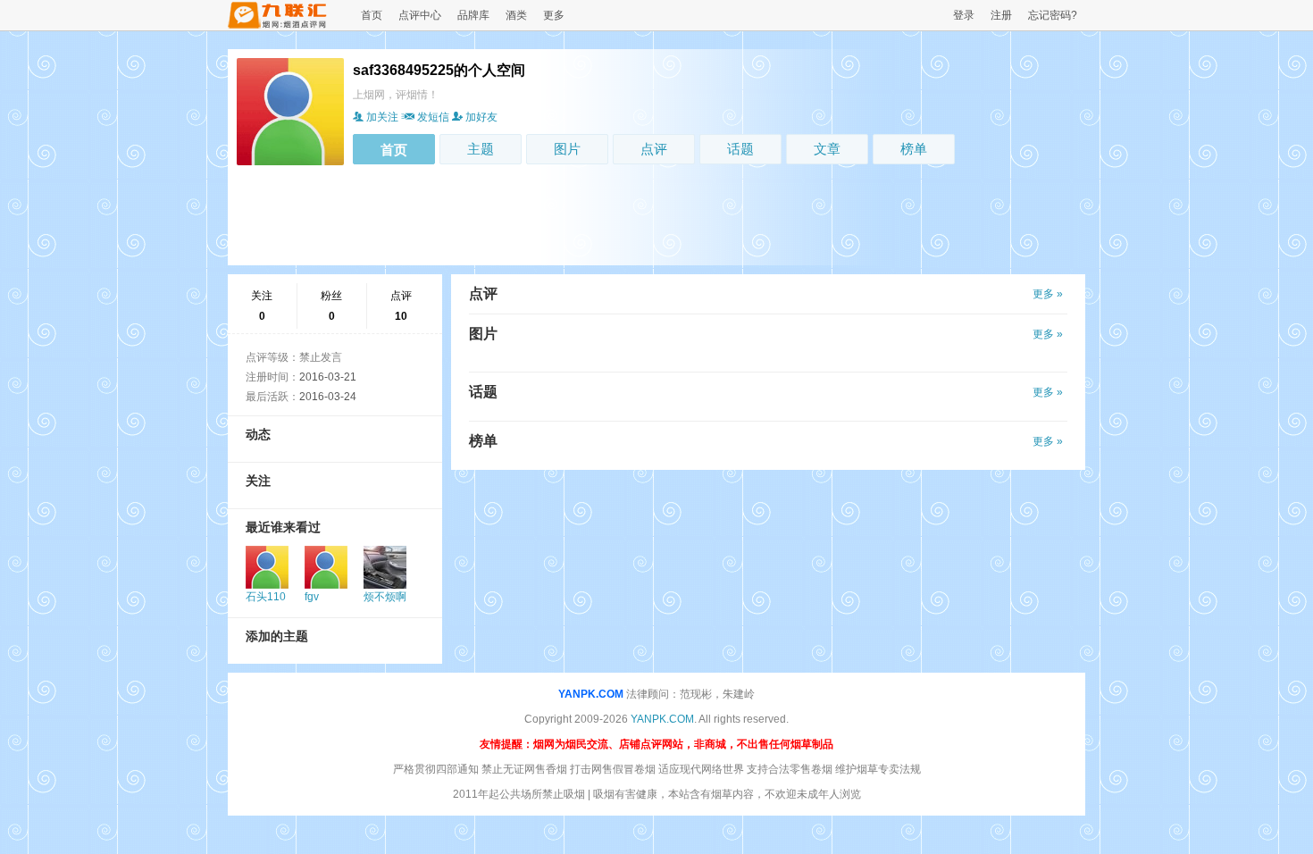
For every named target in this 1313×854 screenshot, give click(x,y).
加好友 (481, 117)
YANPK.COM (590, 694)
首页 (371, 15)
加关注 (382, 117)
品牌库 (473, 15)
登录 (963, 15)
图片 (567, 148)
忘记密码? (1052, 15)
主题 (480, 148)
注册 (1001, 15)
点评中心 (419, 15)
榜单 (913, 148)
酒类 (516, 15)
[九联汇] (278, 25)
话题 (740, 148)
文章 (827, 148)
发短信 (433, 117)
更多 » (1048, 294)
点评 (653, 148)
